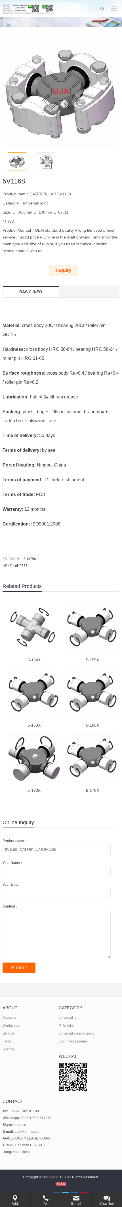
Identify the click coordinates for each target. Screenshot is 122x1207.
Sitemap (9, 1049)
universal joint (35, 203)
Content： (10, 906)
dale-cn (20, 1125)
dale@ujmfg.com (27, 1132)
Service (8, 1033)
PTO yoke (66, 1025)
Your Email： (13, 885)
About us (9, 1018)
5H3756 (30, 559)
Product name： (15, 841)
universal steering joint (76, 1033)
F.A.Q (7, 1041)
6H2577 (21, 566)
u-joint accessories (73, 1041)
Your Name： (13, 863)
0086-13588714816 (35, 1118)
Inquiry (63, 270)
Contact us (11, 1025)
